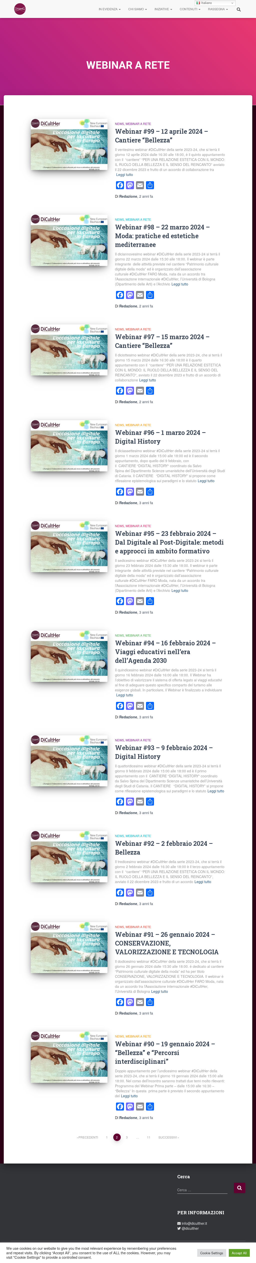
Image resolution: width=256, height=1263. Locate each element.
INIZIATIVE (162, 9)
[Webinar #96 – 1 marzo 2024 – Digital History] (69, 445)
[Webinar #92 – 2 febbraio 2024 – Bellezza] (69, 856)
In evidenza (108, 9)
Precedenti (88, 1137)
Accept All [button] (239, 1253)
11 (148, 1137)
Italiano (206, 3)
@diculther (190, 1228)
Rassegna (217, 9)
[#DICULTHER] (20, 9)
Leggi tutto (124, 174)
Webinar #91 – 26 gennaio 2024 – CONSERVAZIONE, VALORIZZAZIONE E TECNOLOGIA (167, 943)
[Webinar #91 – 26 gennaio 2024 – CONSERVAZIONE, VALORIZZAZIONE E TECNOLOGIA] (69, 947)
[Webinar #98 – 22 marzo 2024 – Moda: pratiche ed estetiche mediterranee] (69, 240)
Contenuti (189, 9)
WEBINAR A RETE (138, 123)
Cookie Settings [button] (211, 1253)
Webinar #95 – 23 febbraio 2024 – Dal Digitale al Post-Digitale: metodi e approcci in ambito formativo (169, 542)
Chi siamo (136, 9)
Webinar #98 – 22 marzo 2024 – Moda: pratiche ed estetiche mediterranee (162, 236)
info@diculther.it (194, 1223)
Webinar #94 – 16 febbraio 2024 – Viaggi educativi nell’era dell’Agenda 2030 (165, 652)
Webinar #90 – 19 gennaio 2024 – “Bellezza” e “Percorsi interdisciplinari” (165, 1053)
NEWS (119, 123)
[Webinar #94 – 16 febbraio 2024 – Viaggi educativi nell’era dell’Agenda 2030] (69, 656)
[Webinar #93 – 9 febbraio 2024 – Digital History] (69, 761)
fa (146, 196)
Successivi (167, 1137)
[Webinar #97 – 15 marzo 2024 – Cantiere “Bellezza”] (69, 350)
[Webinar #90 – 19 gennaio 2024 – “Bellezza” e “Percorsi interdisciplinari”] (69, 1057)
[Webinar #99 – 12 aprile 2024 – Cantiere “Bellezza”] (69, 144)
